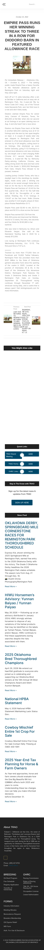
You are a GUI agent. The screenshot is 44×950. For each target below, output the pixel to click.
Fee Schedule (9, 881)
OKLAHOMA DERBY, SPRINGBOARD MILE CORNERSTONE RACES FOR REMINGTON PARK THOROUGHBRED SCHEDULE (21, 535)
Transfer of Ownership (8, 889)
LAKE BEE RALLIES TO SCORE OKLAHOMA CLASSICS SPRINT (21, 429)
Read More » (11, 586)
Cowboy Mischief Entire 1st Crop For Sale (20, 731)
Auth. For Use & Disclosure (14, 930)
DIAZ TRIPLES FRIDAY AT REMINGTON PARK (18, 363)
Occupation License (30, 891)
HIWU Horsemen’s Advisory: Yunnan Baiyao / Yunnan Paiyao (19, 601)
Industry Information (11, 906)
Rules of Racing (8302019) (29, 882)
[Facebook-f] (5, 858)
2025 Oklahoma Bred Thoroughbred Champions (21, 659)
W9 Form (7, 926)
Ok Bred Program (10, 878)
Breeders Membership (12, 918)
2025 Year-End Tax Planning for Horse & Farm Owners (21, 764)
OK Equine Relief (10, 922)
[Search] (40, 4)
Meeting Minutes (10, 910)
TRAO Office (13, 865)
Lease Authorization (30, 894)
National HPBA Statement (17, 701)
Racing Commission (31, 878)
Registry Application (11, 885)
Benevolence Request (12, 914)
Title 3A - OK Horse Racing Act (30, 887)
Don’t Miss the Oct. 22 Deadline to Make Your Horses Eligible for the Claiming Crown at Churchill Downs (21, 386)
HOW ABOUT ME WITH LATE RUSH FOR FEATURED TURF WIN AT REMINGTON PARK (20, 410)
